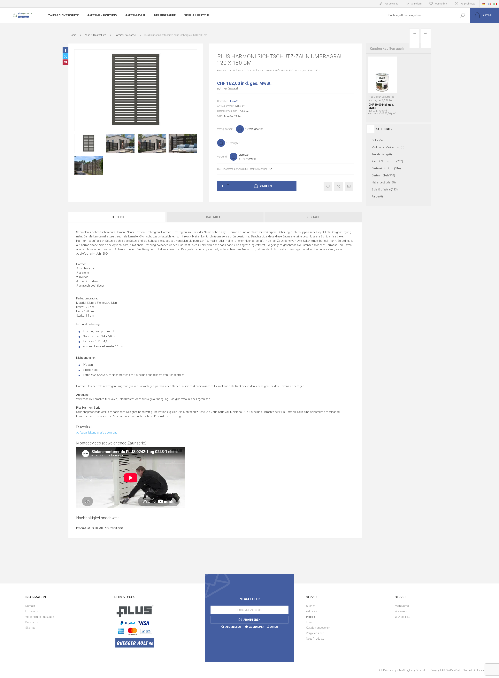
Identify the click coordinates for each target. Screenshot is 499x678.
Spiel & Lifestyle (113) (385, 189)
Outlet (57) (378, 140)
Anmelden (416, 3)
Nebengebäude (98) (384, 182)
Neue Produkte (315, 638)
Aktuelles (311, 611)
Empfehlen (349, 186)
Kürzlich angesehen (318, 627)
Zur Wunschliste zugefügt (328, 186)
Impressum (32, 611)
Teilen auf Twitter (65, 56)
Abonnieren (233, 626)
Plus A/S (233, 101)
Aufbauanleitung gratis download (96, 432)
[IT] (495, 3)
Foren (309, 622)
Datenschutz (33, 622)
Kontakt (313, 217)
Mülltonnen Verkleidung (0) (388, 147)
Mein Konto (402, 605)
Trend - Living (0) (382, 154)
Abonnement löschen (263, 626)
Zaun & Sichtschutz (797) (387, 161)
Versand (233, 88)
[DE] (483, 3)
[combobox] (419, 15)
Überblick (117, 217)
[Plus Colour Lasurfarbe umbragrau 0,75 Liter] (382, 87)
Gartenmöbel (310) (383, 175)
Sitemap (30, 627)
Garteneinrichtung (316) (386, 168)
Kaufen (374, 75)
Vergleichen (338, 186)
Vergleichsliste (467, 3)
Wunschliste (402, 616)
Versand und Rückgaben (40, 616)
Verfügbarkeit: (225, 128)
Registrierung (391, 3)
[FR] (489, 3)
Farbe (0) (377, 196)
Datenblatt (215, 217)
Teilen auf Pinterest (65, 62)
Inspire (310, 616)
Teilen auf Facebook (65, 50)
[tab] (117, 217)
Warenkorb (402, 611)
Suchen (462, 15)
